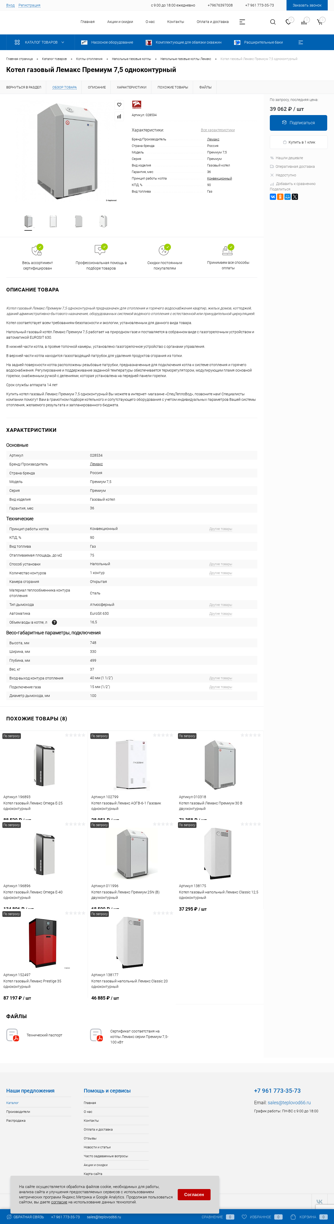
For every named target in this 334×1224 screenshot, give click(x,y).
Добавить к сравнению (295, 184)
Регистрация (29, 5)
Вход (10, 5)
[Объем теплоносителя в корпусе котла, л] (54, 622)
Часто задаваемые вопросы (106, 1156)
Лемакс (213, 139)
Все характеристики (218, 130)
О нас (150, 22)
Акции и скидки (120, 22)
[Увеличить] (65, 151)
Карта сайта (93, 1174)
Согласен (194, 1194)
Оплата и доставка (213, 22)
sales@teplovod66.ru (289, 1102)
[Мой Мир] (287, 197)
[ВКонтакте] (273, 197)
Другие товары (220, 529)
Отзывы (90, 1138)
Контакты (175, 22)
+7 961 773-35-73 (65, 1217)
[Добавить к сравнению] (119, 116)
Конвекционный (219, 178)
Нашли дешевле (289, 158)
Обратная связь (28, 1217)
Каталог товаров (41, 42)
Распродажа (16, 1121)
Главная (88, 22)
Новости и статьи (97, 1147)
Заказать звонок (307, 5)
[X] (295, 197)
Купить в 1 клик (302, 142)
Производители (18, 1112)
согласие (59, 1202)
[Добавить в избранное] (119, 105)
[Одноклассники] (280, 197)
